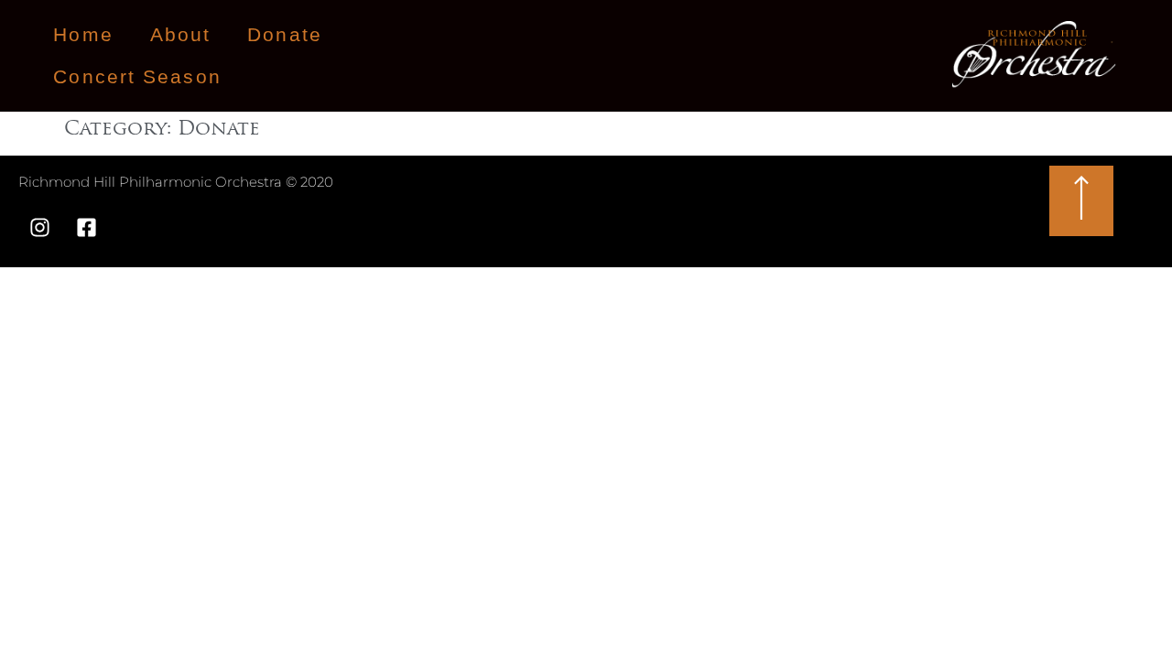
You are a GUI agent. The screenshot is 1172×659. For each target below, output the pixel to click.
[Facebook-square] (86, 228)
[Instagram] (39, 228)
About (181, 34)
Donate (284, 34)
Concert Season (137, 76)
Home (83, 34)
